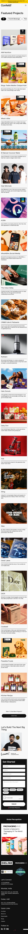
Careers (3, 921)
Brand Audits (4, 916)
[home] (6, 5)
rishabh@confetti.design (7, 884)
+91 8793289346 (5, 882)
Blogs (2, 918)
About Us (3, 913)
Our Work (3, 911)
